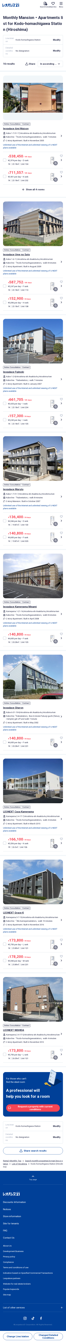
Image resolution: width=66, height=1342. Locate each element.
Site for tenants (11, 1223)
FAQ (5, 1230)
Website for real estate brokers (17, 1284)
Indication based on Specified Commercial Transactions (28, 1273)
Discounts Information (14, 1202)
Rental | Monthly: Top (12, 1161)
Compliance (8, 1262)
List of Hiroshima (19, 1164)
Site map (7, 1295)
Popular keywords (11, 1289)
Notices (7, 1209)
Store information (12, 1216)
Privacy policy (9, 1256)
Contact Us (8, 1237)
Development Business (13, 1251)
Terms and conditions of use (15, 1267)
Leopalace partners (11, 1278)
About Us (7, 1246)
